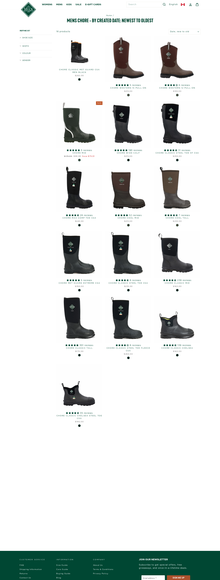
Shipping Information (31, 569)
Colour (26, 53)
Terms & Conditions (103, 569)
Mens (59, 4)
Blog (58, 578)
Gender (26, 60)
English (173, 4)
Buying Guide (63, 574)
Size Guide (62, 565)
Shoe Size (27, 38)
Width (25, 46)
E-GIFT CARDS (93, 4)
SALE (78, 4)
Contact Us (25, 578)
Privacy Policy (100, 574)
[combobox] (144, 4)
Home (109, 15)
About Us (98, 565)
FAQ (22, 565)
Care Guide (62, 569)
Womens (47, 4)
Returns (24, 574)
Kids (69, 4)
